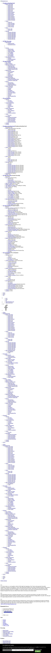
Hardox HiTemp (11, 14)
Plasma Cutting (11, 50)
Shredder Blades (11, 83)
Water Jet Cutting (11, 51)
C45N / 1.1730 (6, 625)
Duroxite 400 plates (12, 35)
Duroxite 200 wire (11, 38)
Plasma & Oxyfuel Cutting (8, 631)
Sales (9, 107)
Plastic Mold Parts (11, 78)
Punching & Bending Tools (13, 79)
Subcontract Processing (10, 56)
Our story (10, 100)
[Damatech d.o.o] (4, 1)
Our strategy (10, 101)
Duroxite (7, 31)
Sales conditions (11, 110)
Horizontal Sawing (11, 44)
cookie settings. (31, 648)
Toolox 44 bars (11, 26)
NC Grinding (10, 53)
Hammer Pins (10, 74)
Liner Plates (10, 87)
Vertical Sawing (11, 43)
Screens (9, 94)
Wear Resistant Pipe (12, 96)
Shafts (9, 73)
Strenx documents (11, 120)
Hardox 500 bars (11, 17)
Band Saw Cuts (11, 65)
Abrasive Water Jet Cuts (12, 69)
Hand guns (10, 75)
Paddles (9, 89)
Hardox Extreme (11, 12)
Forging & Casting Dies (12, 80)
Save (38, 651)
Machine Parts (8, 70)
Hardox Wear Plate (9, 4)
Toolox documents (11, 118)
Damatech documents (12, 117)
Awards (9, 111)
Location (9, 103)
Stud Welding (10, 55)
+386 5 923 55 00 (9, 302)
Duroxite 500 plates (12, 36)
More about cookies (38, 649)
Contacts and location (9, 102)
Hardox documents (11, 119)
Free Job (9, 115)
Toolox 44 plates (11, 24)
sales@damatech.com (9, 301)
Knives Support (11, 71)
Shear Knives (10, 82)
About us (7, 99)
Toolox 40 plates (11, 23)
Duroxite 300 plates (12, 34)
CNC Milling (10, 52)
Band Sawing (8, 42)
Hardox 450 (10, 6)
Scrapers (9, 88)
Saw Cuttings (8, 62)
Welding (9, 58)
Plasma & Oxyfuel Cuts (12, 68)
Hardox (4, 619)
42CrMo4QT (5, 624)
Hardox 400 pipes (11, 18)
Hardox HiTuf (11, 13)
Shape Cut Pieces (8, 63)
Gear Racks (10, 72)
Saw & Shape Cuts (6, 640)
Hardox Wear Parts (9, 86)
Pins (9, 97)
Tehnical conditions (12, 112)
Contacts (9, 105)
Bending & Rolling (11, 59)
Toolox (6, 21)
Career (6, 114)
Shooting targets (11, 91)
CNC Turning (10, 54)
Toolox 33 (10, 22)
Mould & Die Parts (9, 77)
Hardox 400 (10, 5)
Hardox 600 (10, 11)
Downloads (7, 116)
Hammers (10, 93)
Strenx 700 (10, 28)
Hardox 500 (10, 7)
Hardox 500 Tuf (11, 8)
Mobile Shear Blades (12, 84)
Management (10, 106)
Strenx (6, 27)
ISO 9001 (10, 109)
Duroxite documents (12, 121)
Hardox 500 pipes (11, 19)
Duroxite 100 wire (11, 37)
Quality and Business (9, 108)
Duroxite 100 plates (12, 32)
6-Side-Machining (11, 66)
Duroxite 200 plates (12, 33)
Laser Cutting (10, 60)
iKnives (7, 81)
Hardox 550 (10, 9)
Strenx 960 (10, 30)
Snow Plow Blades (11, 92)
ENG (4, 294)
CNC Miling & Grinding (8, 633)
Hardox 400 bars (11, 16)
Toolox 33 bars (11, 25)
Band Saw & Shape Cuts (10, 64)
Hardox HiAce (11, 15)
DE (3, 295)
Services (7, 47)
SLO (4, 292)
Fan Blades (10, 90)
